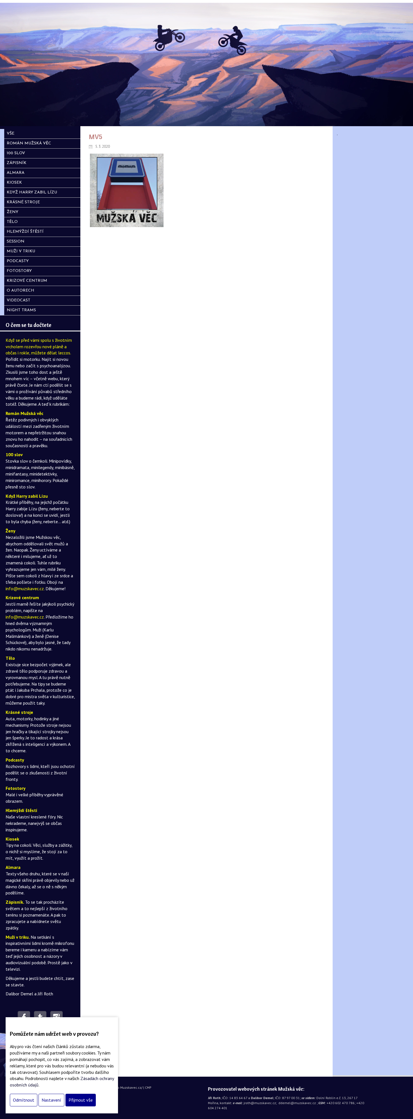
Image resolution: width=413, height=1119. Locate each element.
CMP (148, 1087)
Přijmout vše (81, 1100)
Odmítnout (23, 1100)
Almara (13, 867)
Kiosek (12, 839)
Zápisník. (15, 902)
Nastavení (51, 1100)
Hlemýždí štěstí (21, 810)
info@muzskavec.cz (25, 588)
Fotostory (16, 788)
